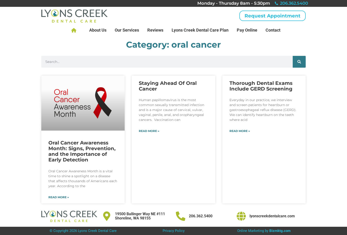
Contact (273, 30)
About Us (97, 30)
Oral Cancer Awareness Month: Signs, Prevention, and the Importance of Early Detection (82, 151)
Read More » (58, 197)
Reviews (155, 30)
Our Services (127, 30)
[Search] (299, 62)
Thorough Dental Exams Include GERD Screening (260, 86)
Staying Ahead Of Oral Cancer (168, 86)
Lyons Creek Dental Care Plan (200, 30)
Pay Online (247, 30)
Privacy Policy (174, 231)
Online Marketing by (264, 231)
